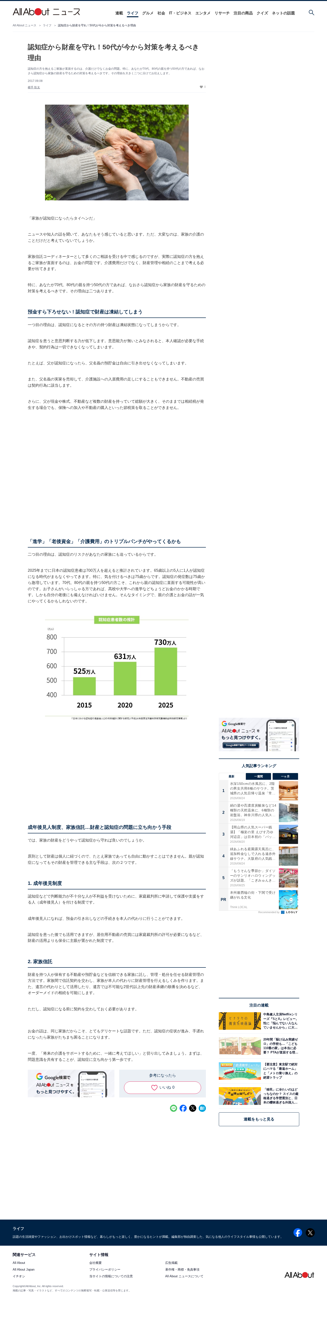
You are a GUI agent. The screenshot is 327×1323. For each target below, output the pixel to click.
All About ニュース (24, 25)
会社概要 (95, 1263)
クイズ (262, 13)
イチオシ (19, 1276)
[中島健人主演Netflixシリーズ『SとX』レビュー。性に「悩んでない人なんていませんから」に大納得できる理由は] (280, 1021)
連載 (119, 13)
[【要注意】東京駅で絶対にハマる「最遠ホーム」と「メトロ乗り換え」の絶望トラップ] (280, 1071)
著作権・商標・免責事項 (182, 1269)
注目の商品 (243, 13)
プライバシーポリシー (104, 1269)
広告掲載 (171, 1263)
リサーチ (222, 13)
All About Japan (23, 1269)
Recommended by (269, 912)
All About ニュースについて (184, 1276)
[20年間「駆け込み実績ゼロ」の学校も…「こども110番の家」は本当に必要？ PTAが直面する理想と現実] (280, 1046)
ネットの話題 (283, 13)
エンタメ (203, 13)
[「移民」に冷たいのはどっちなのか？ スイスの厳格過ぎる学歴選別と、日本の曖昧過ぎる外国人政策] (280, 1096)
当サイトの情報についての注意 (111, 1276)
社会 (161, 13)
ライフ (132, 13)
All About (19, 1263)
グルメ (148, 13)
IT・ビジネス (180, 13)
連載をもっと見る (259, 1119)
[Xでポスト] (192, 1108)
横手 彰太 (34, 87)
